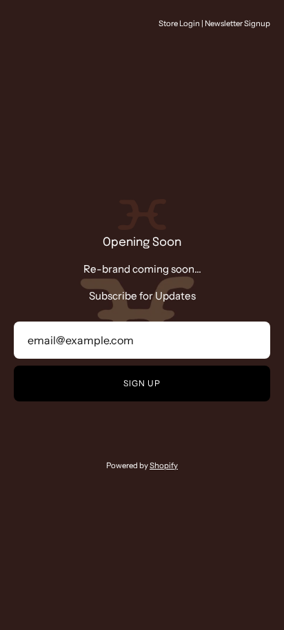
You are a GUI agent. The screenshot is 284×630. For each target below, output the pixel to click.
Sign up (141, 383)
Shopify (164, 465)
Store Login (179, 23)
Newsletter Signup (237, 23)
